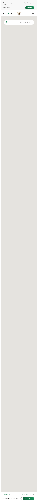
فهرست (6, 494)
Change (29, 7)
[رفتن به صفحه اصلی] (18, 13)
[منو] (32, 13)
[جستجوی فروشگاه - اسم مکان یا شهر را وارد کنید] (9, 22)
